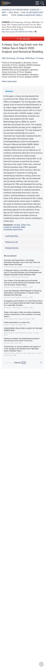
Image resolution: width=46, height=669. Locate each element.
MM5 (23, 227)
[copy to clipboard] (35, 31)
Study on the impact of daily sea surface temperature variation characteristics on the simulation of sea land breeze (22, 314)
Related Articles (12, 248)
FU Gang (39, 58)
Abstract (9, 91)
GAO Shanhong (8, 58)
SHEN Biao (30, 58)
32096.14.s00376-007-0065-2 (29, 15)
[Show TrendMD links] (41, 362)
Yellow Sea (25, 225)
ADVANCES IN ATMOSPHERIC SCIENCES (20, 10)
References (11, 242)
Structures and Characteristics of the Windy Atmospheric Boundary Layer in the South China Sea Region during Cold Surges (22, 262)
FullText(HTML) (11, 236)
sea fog (17, 225)
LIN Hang (20, 58)
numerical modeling (12, 227)
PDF (24, 39)
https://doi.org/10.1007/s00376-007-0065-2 (18, 32)
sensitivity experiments (13, 230)
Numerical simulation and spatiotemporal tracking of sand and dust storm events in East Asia (21, 340)
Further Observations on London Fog (16, 322)
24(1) (10, 12)
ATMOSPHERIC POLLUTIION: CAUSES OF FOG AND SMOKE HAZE (23, 329)
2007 (4, 12)
